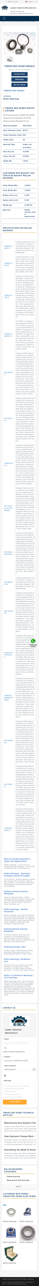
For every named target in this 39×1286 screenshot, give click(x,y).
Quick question (10, 1066)
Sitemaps (30, 1279)
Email (6, 1039)
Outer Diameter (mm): (12, 135)
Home (4, 22)
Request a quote (13, 2)
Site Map (23, 1279)
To (5, 1048)
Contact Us (14, 1279)
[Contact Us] (33, 643)
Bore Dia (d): (8, 152)
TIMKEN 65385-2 (8, 829)
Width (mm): (8, 140)
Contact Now (19, 74)
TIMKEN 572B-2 (8, 297)
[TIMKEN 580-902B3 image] (19, 44)
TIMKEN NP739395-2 (8, 655)
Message (7, 1081)
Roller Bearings (20, 22)
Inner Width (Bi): (10, 190)
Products (10, 22)
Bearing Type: (9, 145)
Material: (7, 210)
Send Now (15, 1101)
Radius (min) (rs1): (10, 200)
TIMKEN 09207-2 (8, 247)
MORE (18, 1187)
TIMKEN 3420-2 (8, 264)
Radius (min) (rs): (10, 195)
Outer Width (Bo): (10, 185)
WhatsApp (19, 79)
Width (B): (7, 161)
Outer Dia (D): (9, 156)
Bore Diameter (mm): (12, 130)
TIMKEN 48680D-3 (8, 335)
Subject (7, 1057)
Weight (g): (7, 205)
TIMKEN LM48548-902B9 (8, 698)
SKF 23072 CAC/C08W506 (8, 508)
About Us (5, 1279)
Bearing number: (10, 126)
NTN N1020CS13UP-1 (8, 553)
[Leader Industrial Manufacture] (5, 8)
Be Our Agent (19, 85)
